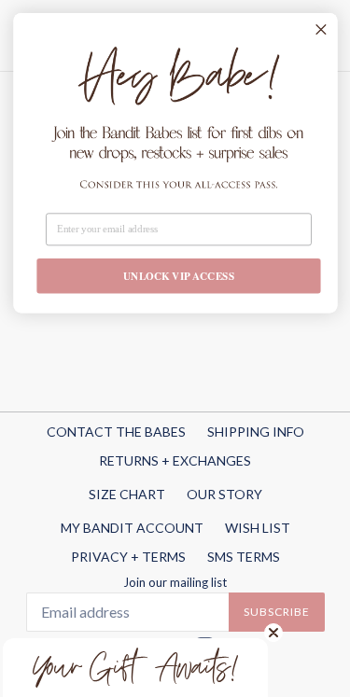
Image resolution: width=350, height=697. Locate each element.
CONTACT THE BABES (116, 431)
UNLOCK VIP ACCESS (178, 276)
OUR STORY (224, 494)
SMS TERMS (243, 557)
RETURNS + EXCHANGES (175, 460)
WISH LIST (257, 528)
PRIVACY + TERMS (128, 557)
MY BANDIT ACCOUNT (132, 528)
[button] (135, 667)
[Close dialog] (320, 29)
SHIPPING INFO (255, 431)
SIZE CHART (127, 494)
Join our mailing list (175, 583)
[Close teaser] (273, 632)
